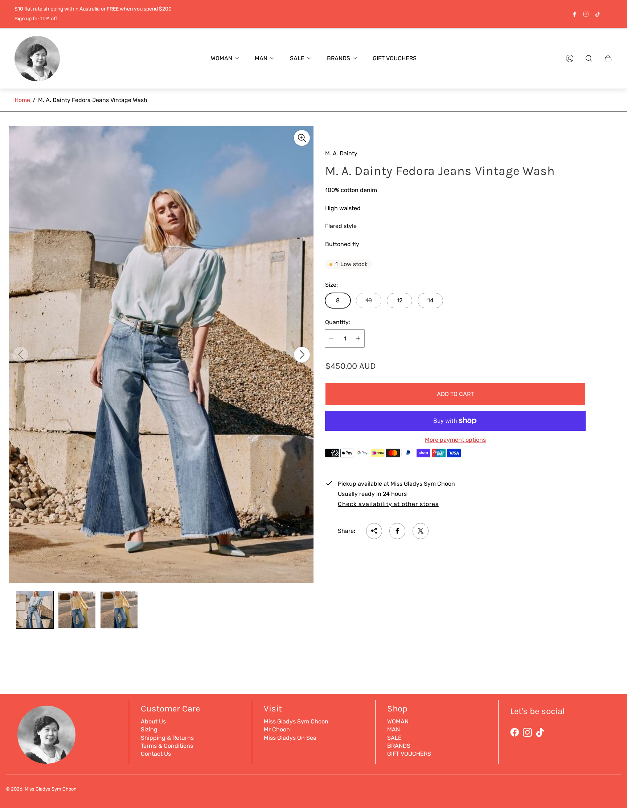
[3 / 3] (119, 610)
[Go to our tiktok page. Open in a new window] (598, 14)
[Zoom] (302, 138)
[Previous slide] (20, 355)
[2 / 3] (77, 610)
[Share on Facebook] (397, 531)
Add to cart (455, 393)
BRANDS (398, 745)
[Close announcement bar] (608, 14)
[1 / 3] (35, 610)
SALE (394, 737)
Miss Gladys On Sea (290, 737)
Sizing (149, 729)
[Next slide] (302, 355)
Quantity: (337, 322)
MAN (393, 729)
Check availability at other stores (388, 504)
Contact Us (156, 753)
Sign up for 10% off (36, 19)
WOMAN (398, 721)
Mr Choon (277, 729)
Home (22, 100)
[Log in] (570, 58)
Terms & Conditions (167, 745)
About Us (153, 721)
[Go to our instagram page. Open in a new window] (586, 14)
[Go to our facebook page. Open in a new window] (574, 14)
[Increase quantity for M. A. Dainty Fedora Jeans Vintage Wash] (358, 338)
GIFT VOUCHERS (409, 753)
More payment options (455, 439)
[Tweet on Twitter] (421, 531)
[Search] (589, 58)
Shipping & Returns (167, 737)
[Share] (374, 531)
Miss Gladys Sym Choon (296, 721)
